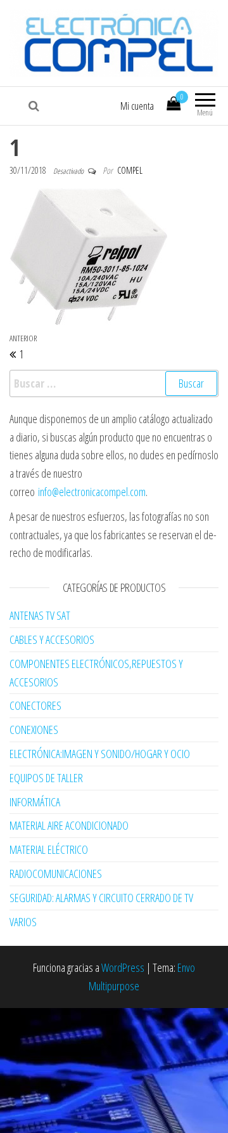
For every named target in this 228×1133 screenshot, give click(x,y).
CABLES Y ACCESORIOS (52, 639)
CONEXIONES (34, 729)
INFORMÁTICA (35, 801)
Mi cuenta (137, 106)
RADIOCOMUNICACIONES (56, 873)
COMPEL (129, 170)
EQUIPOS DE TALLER (46, 777)
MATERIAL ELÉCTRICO (49, 849)
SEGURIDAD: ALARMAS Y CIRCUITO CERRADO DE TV (101, 897)
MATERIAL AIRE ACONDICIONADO (69, 825)
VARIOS (23, 921)
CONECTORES (35, 705)
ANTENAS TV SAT (40, 615)
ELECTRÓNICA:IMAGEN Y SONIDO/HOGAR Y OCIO (100, 753)
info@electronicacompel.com (92, 491)
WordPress (122, 967)
